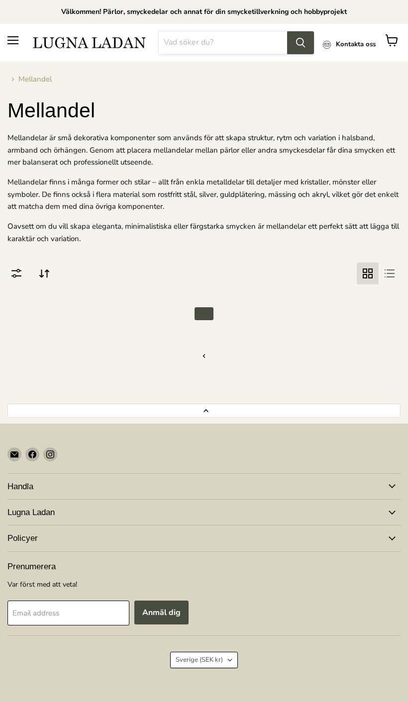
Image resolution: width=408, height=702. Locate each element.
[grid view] (368, 273)
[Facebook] (32, 454)
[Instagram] (50, 454)
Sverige (199, 659)
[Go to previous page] (204, 355)
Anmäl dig (161, 612)
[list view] (390, 273)
